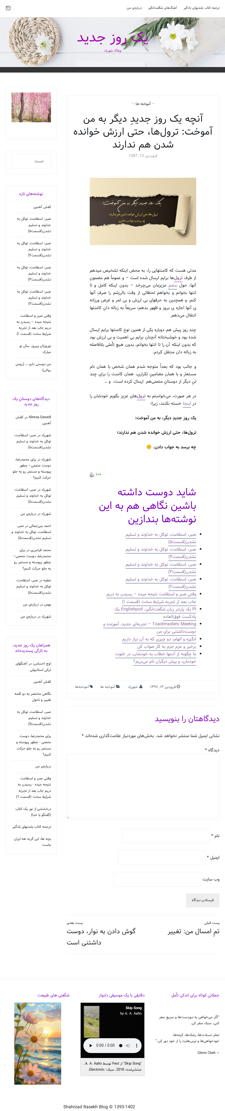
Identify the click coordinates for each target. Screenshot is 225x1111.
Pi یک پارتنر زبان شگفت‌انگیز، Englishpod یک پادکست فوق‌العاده (155, 613)
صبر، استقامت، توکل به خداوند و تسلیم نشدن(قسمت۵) (161, 538)
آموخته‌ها (82, 687)
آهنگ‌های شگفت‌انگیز (162, 8)
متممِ (172, 285)
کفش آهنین (42, 207)
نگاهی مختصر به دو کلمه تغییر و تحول (33, 697)
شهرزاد (132, 687)
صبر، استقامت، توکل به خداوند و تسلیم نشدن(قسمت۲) (161, 583)
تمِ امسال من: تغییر (193, 928)
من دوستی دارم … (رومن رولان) (33, 367)
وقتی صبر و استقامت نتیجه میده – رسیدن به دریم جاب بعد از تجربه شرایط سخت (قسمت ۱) (151, 597)
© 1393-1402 (122, 1107)
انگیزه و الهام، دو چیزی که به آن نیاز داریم (159, 639)
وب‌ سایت (211, 879)
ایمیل (213, 857)
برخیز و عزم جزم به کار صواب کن (166, 646)
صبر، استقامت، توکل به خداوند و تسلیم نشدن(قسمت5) (34, 718)
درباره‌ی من (134, 8)
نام (215, 836)
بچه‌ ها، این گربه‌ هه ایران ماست (32, 842)
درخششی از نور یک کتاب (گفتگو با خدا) (33, 812)
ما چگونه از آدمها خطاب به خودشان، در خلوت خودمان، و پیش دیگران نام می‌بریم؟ (155, 657)
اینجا (187, 403)
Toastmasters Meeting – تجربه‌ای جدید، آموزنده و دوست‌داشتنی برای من (149, 627)
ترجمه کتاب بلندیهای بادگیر (202, 8)
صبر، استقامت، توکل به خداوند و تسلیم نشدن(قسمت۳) (161, 568)
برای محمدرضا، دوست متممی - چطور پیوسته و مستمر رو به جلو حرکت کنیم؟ (33, 745)
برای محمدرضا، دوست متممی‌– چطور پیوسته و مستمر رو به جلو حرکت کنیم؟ (32, 469)
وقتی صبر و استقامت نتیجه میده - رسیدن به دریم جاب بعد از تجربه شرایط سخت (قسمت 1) (33, 788)
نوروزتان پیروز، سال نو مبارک (35, 349)
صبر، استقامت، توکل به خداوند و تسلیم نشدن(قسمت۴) (161, 553)
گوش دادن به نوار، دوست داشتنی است (101, 934)
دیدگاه (212, 750)
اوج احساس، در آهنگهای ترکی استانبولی (33, 667)
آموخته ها (143, 104)
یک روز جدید (112, 37)
